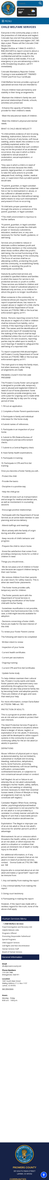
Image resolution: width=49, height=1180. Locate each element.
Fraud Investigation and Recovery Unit (17, 927)
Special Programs (9, 939)
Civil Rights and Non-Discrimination (16, 946)
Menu (8, 21)
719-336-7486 (7, 972)
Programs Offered (9, 933)
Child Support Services (11, 942)
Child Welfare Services (13, 924)
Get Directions (7, 989)
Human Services (11, 918)
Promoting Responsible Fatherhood (16, 936)
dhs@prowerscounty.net (11, 966)
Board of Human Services (12, 952)
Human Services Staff (10, 949)
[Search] (40, 3)
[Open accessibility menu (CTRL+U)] (44, 1175)
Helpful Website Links (10, 930)
